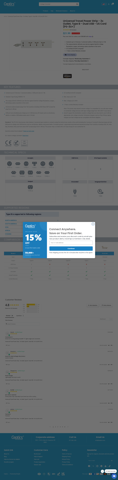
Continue (71, 249)
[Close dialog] (93, 224)
